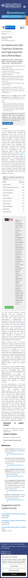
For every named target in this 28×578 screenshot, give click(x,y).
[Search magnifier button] (25, 16)
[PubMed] (14, 454)
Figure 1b (22, 326)
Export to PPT (9, 307)
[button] (24, 7)
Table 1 (23, 153)
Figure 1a (22, 154)
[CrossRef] (9, 454)
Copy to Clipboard (7, 123)
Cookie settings (14, 566)
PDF (23, 27)
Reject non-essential (14, 570)
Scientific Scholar (11, 546)
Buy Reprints (11, 27)
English (5, 34)
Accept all (14, 574)
